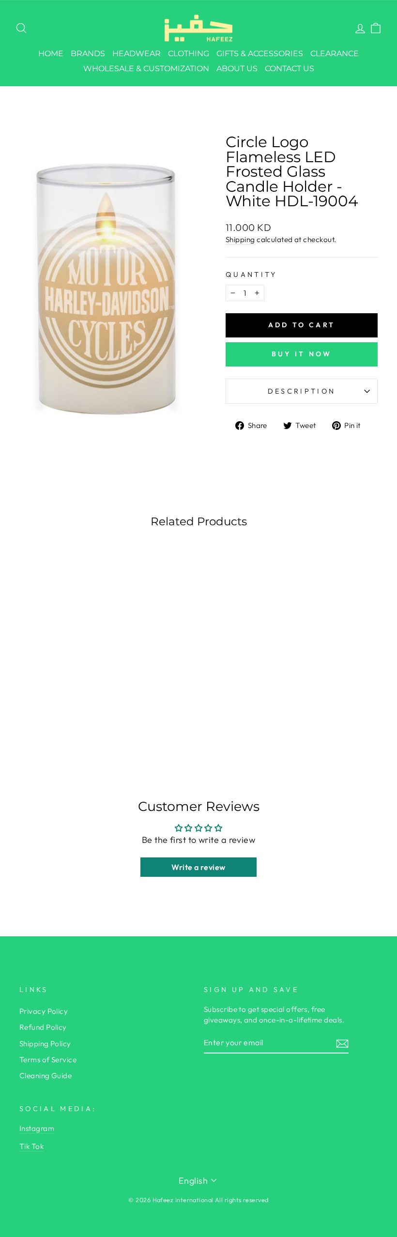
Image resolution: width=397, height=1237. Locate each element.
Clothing (188, 53)
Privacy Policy (43, 1011)
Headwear (136, 53)
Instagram (36, 1128)
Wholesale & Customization (146, 68)
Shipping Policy (45, 1043)
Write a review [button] (198, 867)
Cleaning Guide (45, 1075)
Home (50, 53)
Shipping (240, 239)
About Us (237, 68)
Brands (88, 53)
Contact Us (289, 68)
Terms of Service (47, 1059)
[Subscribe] (342, 1043)
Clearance (334, 53)
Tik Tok (31, 1146)
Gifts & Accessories (259, 53)
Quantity (251, 274)
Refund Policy (43, 1027)
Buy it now (302, 354)
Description (302, 391)
